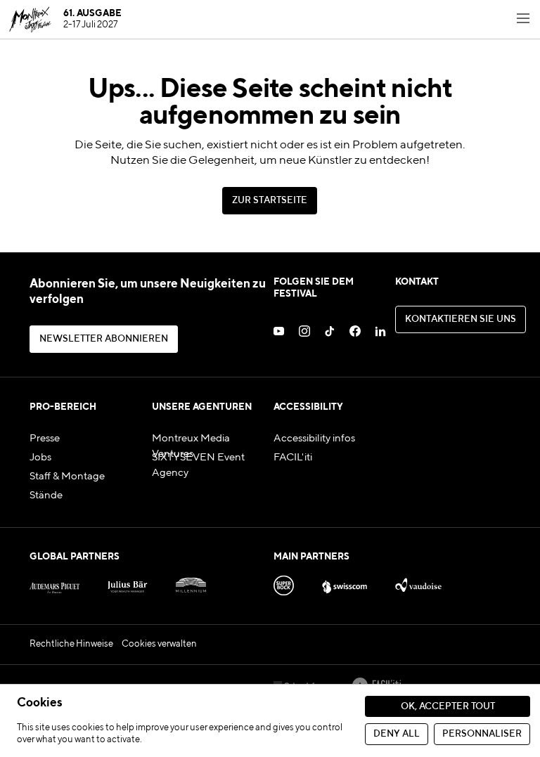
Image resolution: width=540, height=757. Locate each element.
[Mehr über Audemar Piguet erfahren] (54, 583)
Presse (45, 439)
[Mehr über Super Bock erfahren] (284, 583)
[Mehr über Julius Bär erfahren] (128, 583)
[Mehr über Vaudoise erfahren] (418, 583)
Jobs (40, 457)
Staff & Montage (67, 476)
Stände (46, 495)
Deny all (396, 734)
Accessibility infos (314, 439)
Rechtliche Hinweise (71, 644)
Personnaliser (482, 734)
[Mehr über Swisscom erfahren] (344, 583)
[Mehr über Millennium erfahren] (191, 583)
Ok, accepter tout (448, 706)
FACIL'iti (293, 457)
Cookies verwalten (159, 644)
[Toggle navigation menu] (523, 19)
